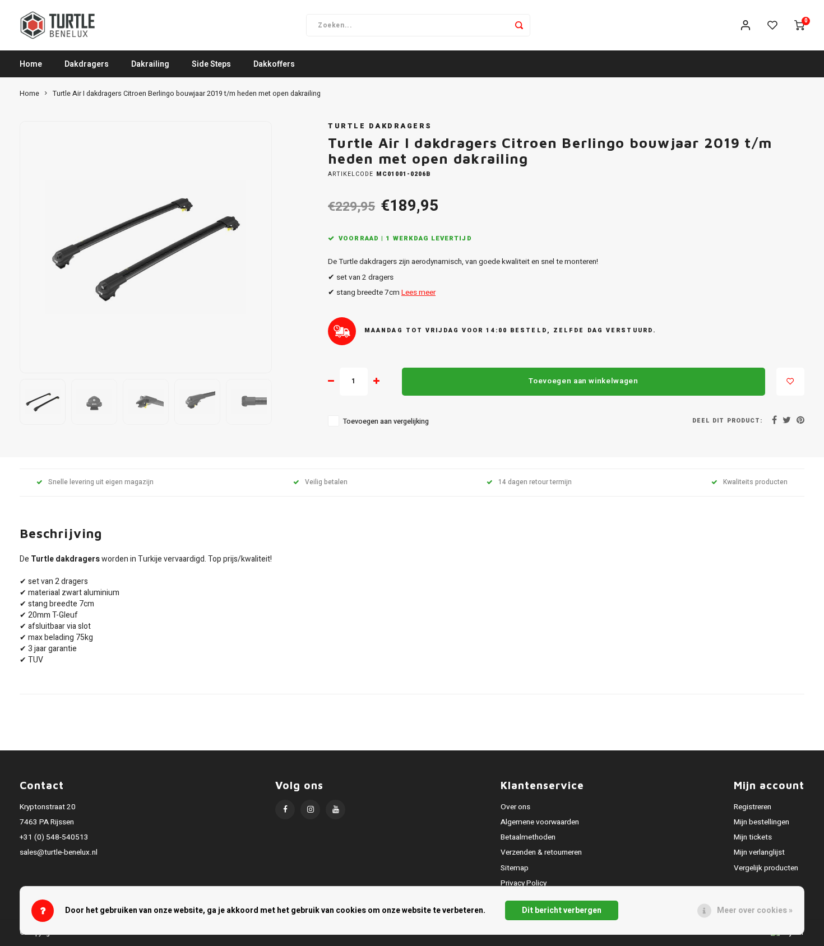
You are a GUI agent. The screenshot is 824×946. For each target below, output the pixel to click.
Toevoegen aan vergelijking (386, 421)
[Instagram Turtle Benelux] (310, 809)
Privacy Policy (524, 883)
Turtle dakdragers (380, 126)
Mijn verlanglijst (759, 852)
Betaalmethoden (528, 837)
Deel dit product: (727, 420)
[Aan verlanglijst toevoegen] (790, 382)
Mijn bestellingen (761, 822)
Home (31, 64)
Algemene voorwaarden (540, 822)
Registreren (752, 807)
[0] (799, 25)
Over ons (515, 807)
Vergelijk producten (766, 868)
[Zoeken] (519, 25)
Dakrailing (150, 64)
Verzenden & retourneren (541, 852)
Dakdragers (86, 64)
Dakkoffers (274, 64)
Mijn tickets (753, 837)
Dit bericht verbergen (561, 910)
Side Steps (211, 64)
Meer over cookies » (755, 910)
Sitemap (515, 868)
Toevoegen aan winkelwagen (583, 381)
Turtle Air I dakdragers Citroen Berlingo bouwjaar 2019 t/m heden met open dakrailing (187, 94)
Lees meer (418, 292)
